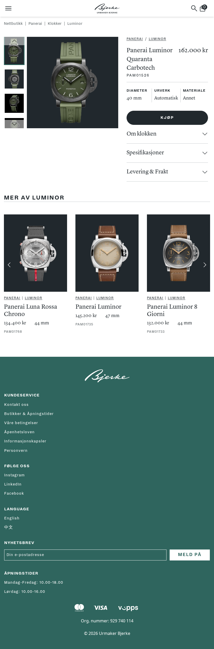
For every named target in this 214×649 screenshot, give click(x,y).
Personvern (16, 450)
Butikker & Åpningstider (29, 414)
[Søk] (194, 8)
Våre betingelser (21, 423)
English (12, 518)
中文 (8, 527)
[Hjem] (107, 8)
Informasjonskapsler (25, 441)
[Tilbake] (9, 265)
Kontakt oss (16, 404)
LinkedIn (13, 484)
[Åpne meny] (8, 8)
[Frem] (205, 265)
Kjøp (167, 117)
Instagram (14, 475)
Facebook (14, 493)
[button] (14, 41)
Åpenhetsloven (19, 432)
